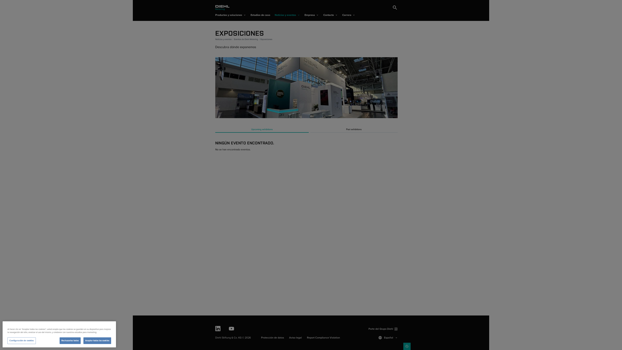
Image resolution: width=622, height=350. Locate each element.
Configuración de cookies (21, 340)
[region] (59, 334)
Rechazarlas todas (70, 340)
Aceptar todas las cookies (97, 340)
